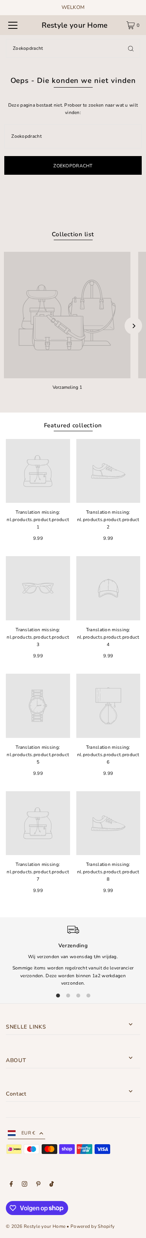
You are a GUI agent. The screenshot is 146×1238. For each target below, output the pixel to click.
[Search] (130, 48)
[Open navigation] (13, 25)
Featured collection (73, 425)
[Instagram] (24, 1185)
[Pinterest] (38, 1185)
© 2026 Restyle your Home (35, 1226)
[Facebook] (11, 1185)
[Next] (133, 326)
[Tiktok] (51, 1185)
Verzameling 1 (67, 387)
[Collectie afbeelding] (67, 315)
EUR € (28, 1133)
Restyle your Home (75, 25)
